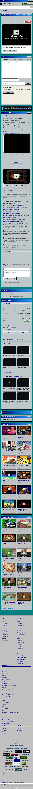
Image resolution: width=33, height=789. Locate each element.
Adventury (19, 623)
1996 (3, 107)
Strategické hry (21, 632)
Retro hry (4, 629)
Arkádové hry (20, 625)
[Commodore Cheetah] (9, 757)
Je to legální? (20, 728)
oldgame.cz (5, 14)
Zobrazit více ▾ (16, 162)
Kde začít (19, 734)
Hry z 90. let (5, 636)
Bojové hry (20, 652)
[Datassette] (16, 763)
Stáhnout (5, 19)
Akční (18, 621)
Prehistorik (5, 708)
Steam (23, 329)
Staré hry (4, 631)
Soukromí (19, 730)
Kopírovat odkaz (8, 92)
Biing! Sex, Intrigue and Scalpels (10, 712)
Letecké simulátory (22, 657)
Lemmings (4, 704)
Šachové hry (20, 654)
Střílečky (19, 650)
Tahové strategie (19, 339)
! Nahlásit (27, 22)
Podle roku (5, 625)
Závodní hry (20, 638)
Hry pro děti (20, 644)
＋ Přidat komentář (10, 279)
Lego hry (19, 640)
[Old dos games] (14, 754)
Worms (4, 691)
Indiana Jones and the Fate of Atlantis (11, 693)
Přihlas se (5, 264)
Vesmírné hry (20, 655)
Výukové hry (5, 640)
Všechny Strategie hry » (8, 608)
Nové (3, 621)
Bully (3, 681)
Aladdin (4, 675)
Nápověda (4, 730)
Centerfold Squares (7, 673)
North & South (5, 723)
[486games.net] (23, 757)
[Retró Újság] (8, 763)
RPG (18, 636)
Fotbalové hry (20, 648)
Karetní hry (20, 646)
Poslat (28, 83)
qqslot (1, 778)
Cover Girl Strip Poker (7, 689)
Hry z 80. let (5, 634)
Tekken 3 (4, 677)
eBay (23, 332)
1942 (3, 710)
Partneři (4, 736)
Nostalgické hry (21, 659)
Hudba (22, 185)
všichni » (26, 769)
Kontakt (4, 738)
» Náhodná (3, 788)
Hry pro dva (5, 632)
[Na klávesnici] (18, 769)
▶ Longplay (8, 185)
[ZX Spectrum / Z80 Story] (25, 766)
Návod (15, 185)
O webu (4, 728)
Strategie (11, 14)
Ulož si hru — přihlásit (16, 293)
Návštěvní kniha (6, 734)
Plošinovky (19, 629)
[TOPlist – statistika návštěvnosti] (4, 775)
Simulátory (20, 631)
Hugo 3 (4, 714)
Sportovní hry (20, 634)
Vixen (3, 700)
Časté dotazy (5, 732)
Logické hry (20, 627)
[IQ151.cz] (16, 757)
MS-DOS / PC (26, 306)
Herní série (20, 663)
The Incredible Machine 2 (8, 716)
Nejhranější (5, 623)
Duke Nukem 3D (6, 670)
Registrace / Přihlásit (27, 3)
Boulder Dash (5, 720)
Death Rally (5, 698)
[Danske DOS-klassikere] (18, 751)
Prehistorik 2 (5, 672)
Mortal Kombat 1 (6, 679)
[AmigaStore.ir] (6, 754)
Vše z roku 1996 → (8, 372)
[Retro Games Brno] (24, 763)
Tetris (3, 706)
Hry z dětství (5, 638)
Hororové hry (20, 642)
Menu (16, 10)
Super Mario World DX (7, 721)
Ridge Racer (5, 683)
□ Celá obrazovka (19, 22)
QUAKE (4, 687)
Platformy (4, 627)
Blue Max (4, 718)
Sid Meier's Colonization (8, 695)
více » (4, 406)
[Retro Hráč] (26, 751)
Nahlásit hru (6, 412)
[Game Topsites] (17, 760)
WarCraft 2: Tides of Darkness (9, 685)
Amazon (10, 332)
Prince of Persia (6, 702)
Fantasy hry (12, 339)
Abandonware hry (21, 661)
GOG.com (10, 329)
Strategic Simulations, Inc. (18, 107)
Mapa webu (20, 732)
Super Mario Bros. (6, 668)
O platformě (9, 419)
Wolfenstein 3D (6, 697)
